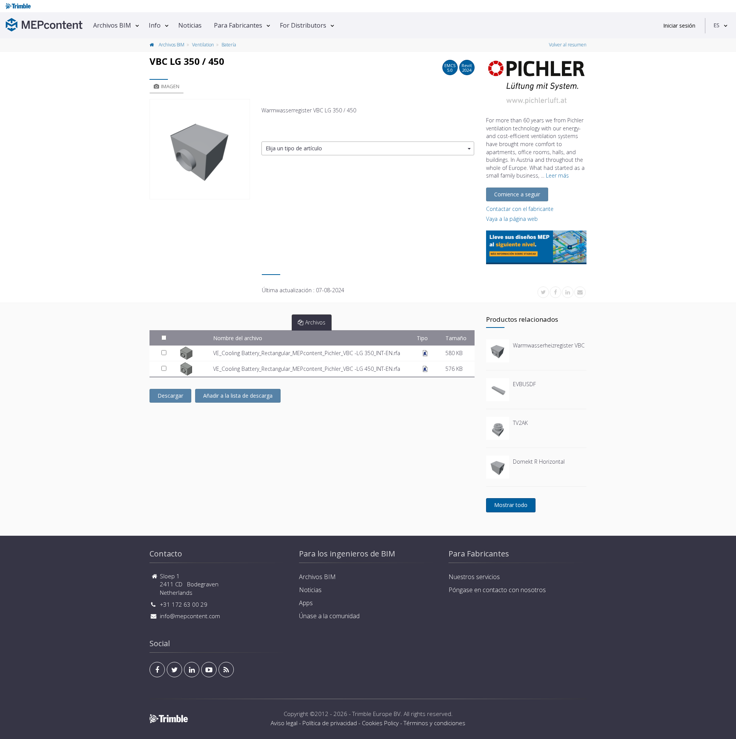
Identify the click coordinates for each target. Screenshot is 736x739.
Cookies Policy (380, 723)
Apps (306, 603)
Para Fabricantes (238, 25)
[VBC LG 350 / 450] (200, 149)
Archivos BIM (112, 25)
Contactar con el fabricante (520, 208)
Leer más (557, 175)
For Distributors (303, 25)
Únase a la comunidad (329, 616)
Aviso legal (284, 723)
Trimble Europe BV (376, 714)
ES (716, 25)
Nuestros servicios (474, 577)
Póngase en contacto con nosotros (497, 590)
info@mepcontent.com (190, 616)
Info (155, 25)
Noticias (190, 25)
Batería (229, 44)
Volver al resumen (567, 44)
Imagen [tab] (170, 86)
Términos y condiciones (434, 723)
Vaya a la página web (512, 218)
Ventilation (203, 44)
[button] (367, 149)
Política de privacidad (329, 723)
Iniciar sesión (679, 25)
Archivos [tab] (315, 322)
